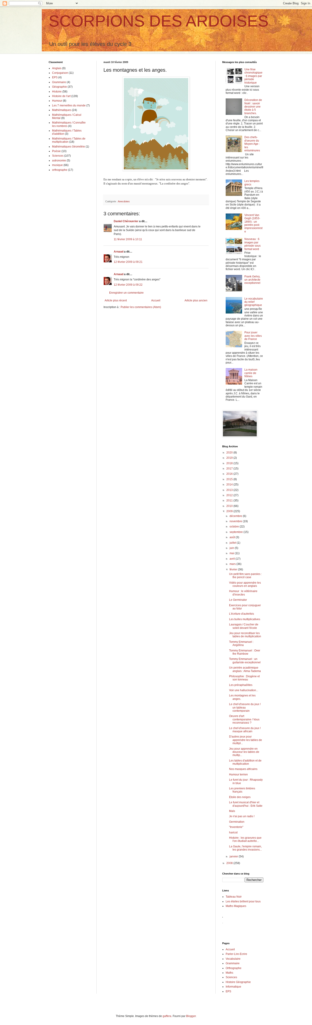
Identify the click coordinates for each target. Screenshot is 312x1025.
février (234, 569)
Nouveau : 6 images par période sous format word (252, 243)
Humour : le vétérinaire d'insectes (243, 593)
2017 (229, 468)
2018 (229, 463)
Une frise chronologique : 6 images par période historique (253, 76)
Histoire (57, 91)
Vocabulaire (233, 958)
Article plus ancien (196, 300)
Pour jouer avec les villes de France (253, 336)
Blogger (191, 1016)
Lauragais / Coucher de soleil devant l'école (243, 626)
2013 (229, 490)
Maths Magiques (236, 906)
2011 (229, 500)
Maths (229, 972)
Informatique (233, 986)
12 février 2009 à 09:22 (128, 284)
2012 (229, 495)
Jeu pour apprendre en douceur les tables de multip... (244, 752)
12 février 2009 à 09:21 (128, 261)
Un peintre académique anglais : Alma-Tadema (245, 669)
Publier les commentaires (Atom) (141, 307)
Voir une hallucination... (243, 690)
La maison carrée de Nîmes (250, 373)
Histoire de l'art (61, 96)
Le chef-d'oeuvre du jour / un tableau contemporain (245, 707)
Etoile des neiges (240, 797)
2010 (229, 506)
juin (232, 548)
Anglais (56, 68)
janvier (234, 856)
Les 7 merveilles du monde (69, 105)
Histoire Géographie (238, 982)
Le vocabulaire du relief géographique (253, 302)
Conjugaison (60, 72)
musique (57, 165)
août (233, 537)
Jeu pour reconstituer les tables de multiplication (245, 635)
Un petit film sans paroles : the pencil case (245, 575)
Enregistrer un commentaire (126, 292)
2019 (229, 457)
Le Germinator (238, 599)
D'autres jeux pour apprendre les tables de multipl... (245, 740)
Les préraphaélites (240, 685)
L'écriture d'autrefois (241, 613)
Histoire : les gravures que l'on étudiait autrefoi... (245, 839)
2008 (229, 863)
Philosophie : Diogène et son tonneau (244, 678)
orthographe (59, 169)
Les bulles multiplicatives (244, 619)
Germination (236, 821)
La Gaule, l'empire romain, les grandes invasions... (245, 848)
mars (233, 564)
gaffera (167, 1016)
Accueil (155, 300)
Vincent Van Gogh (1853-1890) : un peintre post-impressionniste (253, 223)
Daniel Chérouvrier (126, 221)
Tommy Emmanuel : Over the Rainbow (244, 652)
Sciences (57, 155)
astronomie (59, 160)
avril (232, 558)
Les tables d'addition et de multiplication (245, 762)
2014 (229, 484)
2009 (229, 511)
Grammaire (59, 82)
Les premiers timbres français (242, 790)
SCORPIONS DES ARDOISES (159, 21)
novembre (236, 521)
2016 (229, 473)
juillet (233, 542)
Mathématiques (61, 110)
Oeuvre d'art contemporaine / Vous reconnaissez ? (244, 719)
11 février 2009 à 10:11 (128, 239)
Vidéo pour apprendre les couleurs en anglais (245, 584)
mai (232, 553)
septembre (236, 532)
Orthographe (233, 968)
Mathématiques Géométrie (68, 146)
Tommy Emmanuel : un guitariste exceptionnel (245, 660)
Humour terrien (238, 774)
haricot (233, 832)
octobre (235, 526)
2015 (229, 479)
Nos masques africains (243, 769)
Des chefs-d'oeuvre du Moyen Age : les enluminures (252, 144)
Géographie (59, 86)
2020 (229, 452)
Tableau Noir (234, 896)
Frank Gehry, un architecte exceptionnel (252, 280)
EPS (55, 77)
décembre (236, 516)
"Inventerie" (236, 827)
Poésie (56, 151)
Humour (57, 100)
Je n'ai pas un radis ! (241, 816)
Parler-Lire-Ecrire (236, 954)
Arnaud (118, 251)
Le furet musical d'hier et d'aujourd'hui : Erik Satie (245, 804)
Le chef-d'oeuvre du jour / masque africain (245, 730)
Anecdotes (124, 201)
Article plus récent (116, 300)
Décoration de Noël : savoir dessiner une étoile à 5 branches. (253, 106)
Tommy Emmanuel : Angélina (241, 643)
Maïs (232, 811)
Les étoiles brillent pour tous (243, 901)
